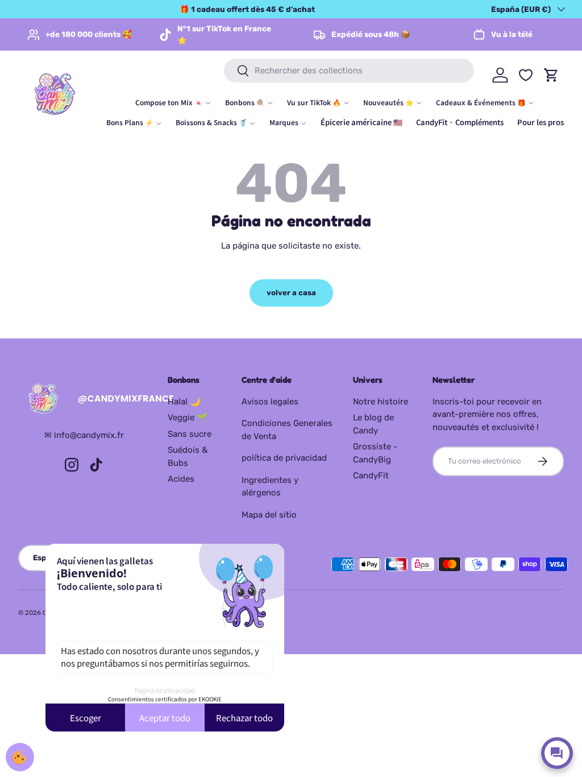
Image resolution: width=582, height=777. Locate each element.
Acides (181, 479)
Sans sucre (189, 434)
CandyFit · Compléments (460, 122)
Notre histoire (380, 401)
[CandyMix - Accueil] (83, 399)
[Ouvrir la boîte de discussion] (557, 753)
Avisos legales (270, 401)
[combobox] (349, 70)
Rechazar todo (244, 718)
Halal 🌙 (184, 401)
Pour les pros (540, 122)
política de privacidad (284, 458)
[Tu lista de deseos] (525, 75)
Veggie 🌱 (187, 417)
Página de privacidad (165, 690)
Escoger (85, 718)
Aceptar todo (164, 718)
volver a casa (291, 292)
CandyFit (371, 475)
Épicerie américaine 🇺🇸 (361, 122)
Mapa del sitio (269, 515)
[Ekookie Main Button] (20, 757)
